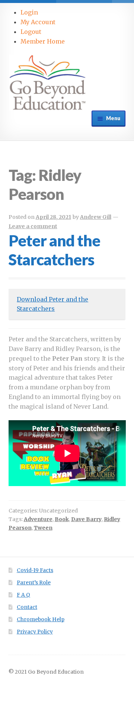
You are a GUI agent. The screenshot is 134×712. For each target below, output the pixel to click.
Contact (27, 607)
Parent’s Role (34, 583)
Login (29, 12)
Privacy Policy (35, 632)
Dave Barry (86, 519)
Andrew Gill (95, 217)
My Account (37, 22)
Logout (30, 31)
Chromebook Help (40, 619)
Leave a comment (33, 226)
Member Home (42, 41)
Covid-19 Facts (35, 570)
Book (62, 519)
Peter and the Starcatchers (54, 250)
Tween (43, 527)
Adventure (38, 519)
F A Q (23, 595)
